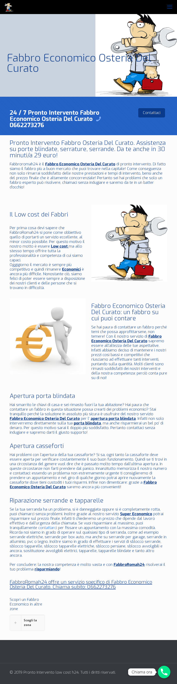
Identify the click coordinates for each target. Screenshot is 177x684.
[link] (27, 623)
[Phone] (164, 672)
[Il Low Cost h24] (9, 7)
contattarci (47, 527)
